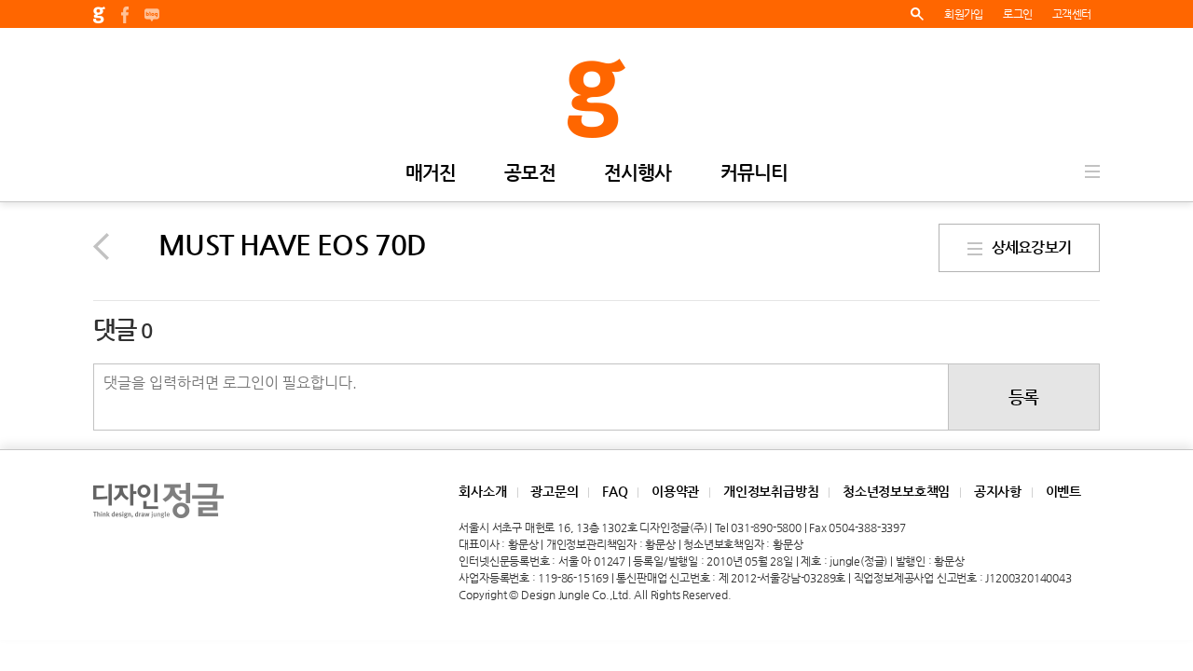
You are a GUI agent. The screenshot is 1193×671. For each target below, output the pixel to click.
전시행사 (638, 174)
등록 (1023, 396)
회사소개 (482, 491)
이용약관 (675, 491)
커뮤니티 (754, 174)
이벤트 (1063, 491)
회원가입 (963, 14)
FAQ (614, 491)
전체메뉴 (1092, 171)
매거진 (431, 174)
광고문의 (554, 491)
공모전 (529, 174)
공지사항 (998, 491)
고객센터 (1071, 14)
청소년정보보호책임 (896, 491)
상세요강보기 (1026, 247)
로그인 (1017, 14)
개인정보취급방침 (770, 491)
